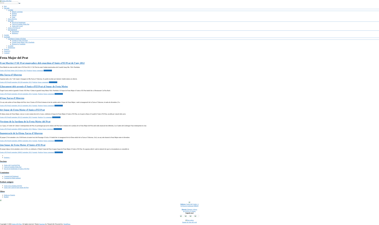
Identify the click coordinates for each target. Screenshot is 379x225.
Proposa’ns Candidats (18, 44)
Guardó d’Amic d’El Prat (20, 40)
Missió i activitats (17, 12)
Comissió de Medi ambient (12, 178)
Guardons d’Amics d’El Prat (17, 38)
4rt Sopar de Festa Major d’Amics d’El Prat (22, 110)
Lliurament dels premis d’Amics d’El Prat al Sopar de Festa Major (34, 86)
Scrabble (10, 46)
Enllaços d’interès (9, 195)
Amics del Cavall (17, 26)
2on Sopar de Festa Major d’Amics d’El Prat (22, 145)
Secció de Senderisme (18, 22)
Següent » (7, 157)
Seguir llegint (48, 70)
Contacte (6, 53)
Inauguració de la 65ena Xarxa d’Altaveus (21, 133)
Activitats (7, 37)
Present (14, 15)
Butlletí (6, 197)
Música (34, 129)
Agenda (6, 35)
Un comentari (47, 117)
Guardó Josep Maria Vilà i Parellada (23, 42)
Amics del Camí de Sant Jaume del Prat (16, 187)
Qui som (6, 8)
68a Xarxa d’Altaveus (11, 74)
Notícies (6, 49)
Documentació (12, 29)
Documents (15, 31)
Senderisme (11, 47)
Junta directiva (12, 19)
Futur (13, 17)
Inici (5, 6)
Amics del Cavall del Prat (12, 165)
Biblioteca (15, 33)
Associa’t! (7, 51)
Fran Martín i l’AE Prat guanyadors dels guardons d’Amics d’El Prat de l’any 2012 (42, 63)
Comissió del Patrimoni (11, 176)
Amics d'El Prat (5, 70)
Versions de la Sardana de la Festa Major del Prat (25, 121)
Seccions (10, 20)
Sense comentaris (37, 70)
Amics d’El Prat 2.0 (14, 28)
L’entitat (10, 10)
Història (14, 13)
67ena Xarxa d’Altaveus (12, 98)
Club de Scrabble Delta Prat (20, 24)
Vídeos (40, 129)
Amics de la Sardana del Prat (13, 186)
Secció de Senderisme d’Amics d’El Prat (16, 169)
